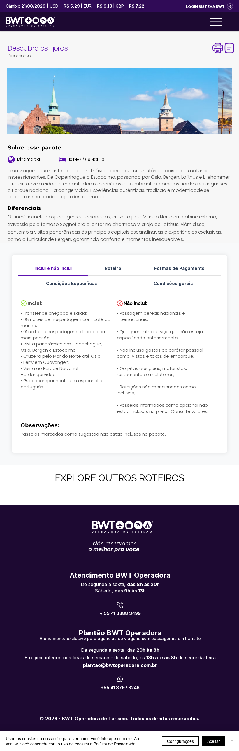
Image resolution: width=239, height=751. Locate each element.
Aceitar (213, 741)
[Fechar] (232, 741)
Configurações (180, 741)
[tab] (53, 268)
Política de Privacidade (115, 744)
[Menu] (216, 22)
